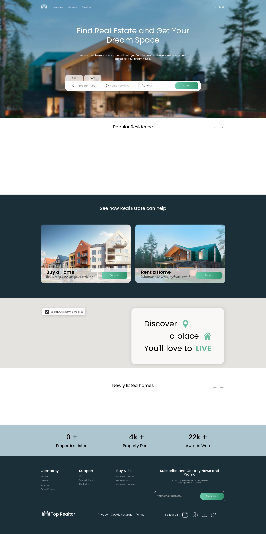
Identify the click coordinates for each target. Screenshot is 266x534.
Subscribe (212, 496)
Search (187, 85)
